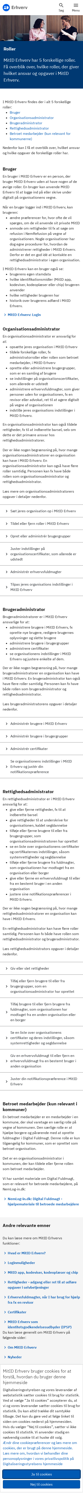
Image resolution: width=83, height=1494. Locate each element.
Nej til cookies (41, 1484)
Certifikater (17, 1312)
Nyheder (15, 1357)
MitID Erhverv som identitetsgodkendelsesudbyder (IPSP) (39, 1324)
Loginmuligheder (21, 1262)
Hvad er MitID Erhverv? (27, 1253)
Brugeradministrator (26, 123)
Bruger (15, 112)
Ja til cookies (41, 1474)
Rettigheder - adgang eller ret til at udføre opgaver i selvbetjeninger (42, 1285)
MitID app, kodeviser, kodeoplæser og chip (43, 1272)
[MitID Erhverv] (15, 7)
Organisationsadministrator (32, 117)
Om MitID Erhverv (22, 1347)
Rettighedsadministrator (29, 128)
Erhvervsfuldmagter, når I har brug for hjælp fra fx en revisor (44, 1300)
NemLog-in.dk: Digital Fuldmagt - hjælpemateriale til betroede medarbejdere (43, 1201)
